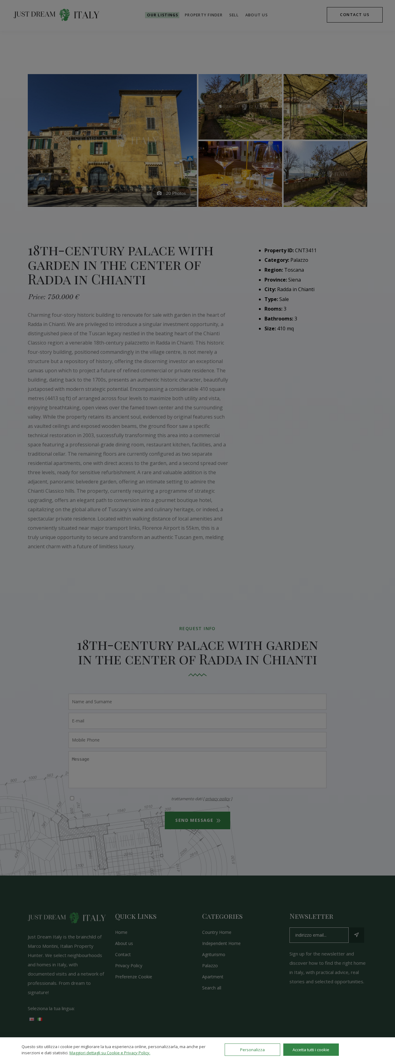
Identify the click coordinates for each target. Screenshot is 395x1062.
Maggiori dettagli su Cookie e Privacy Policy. (109, 1053)
